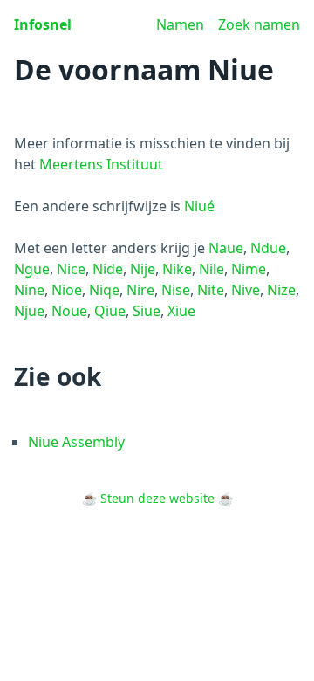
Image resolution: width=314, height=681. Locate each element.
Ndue (268, 248)
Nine (29, 289)
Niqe (104, 289)
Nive (245, 289)
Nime (248, 269)
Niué (199, 206)
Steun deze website (157, 498)
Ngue (32, 269)
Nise (175, 289)
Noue (69, 310)
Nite (210, 289)
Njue (29, 310)
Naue (225, 248)
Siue (146, 310)
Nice (71, 269)
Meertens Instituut (101, 164)
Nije (142, 269)
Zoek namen (259, 24)
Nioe (66, 289)
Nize (281, 289)
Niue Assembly (76, 441)
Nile (211, 269)
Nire (140, 289)
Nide (107, 269)
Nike (177, 269)
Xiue (181, 310)
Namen (180, 24)
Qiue (110, 310)
